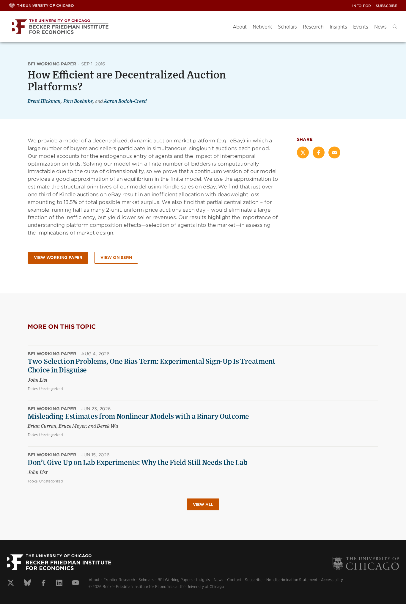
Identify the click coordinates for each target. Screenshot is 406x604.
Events (360, 27)
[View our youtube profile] (75, 583)
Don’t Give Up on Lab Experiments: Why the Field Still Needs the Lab (137, 462)
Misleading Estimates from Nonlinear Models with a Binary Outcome (138, 416)
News (380, 27)
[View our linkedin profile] (59, 583)
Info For (361, 6)
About (240, 27)
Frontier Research (119, 580)
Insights (338, 27)
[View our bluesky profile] (27, 583)
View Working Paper (58, 257)
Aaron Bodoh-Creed (125, 101)
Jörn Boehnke (78, 101)
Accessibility (332, 580)
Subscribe (386, 6)
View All (203, 504)
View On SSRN (116, 257)
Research (313, 27)
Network (262, 27)
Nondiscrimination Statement (291, 580)
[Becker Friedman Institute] (116, 26)
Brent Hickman (44, 101)
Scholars (287, 27)
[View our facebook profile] (43, 583)
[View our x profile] (10, 583)
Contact (234, 580)
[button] (395, 26)
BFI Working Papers (175, 580)
